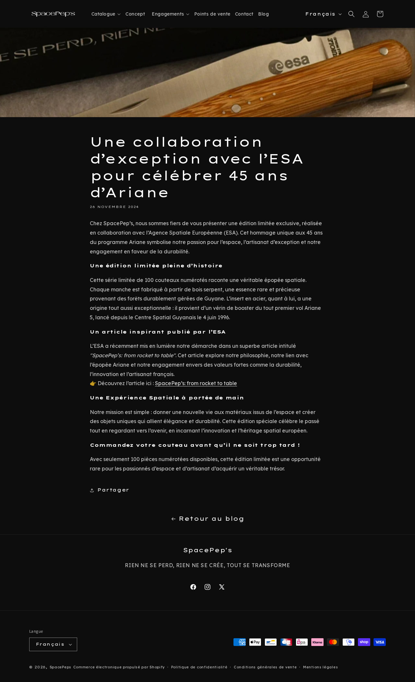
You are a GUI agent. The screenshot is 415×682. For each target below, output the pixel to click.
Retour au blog (211, 518)
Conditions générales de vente (265, 667)
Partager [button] (113, 490)
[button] (105, 13)
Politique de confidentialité (199, 667)
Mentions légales (320, 667)
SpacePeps (60, 667)
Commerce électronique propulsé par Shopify (119, 667)
